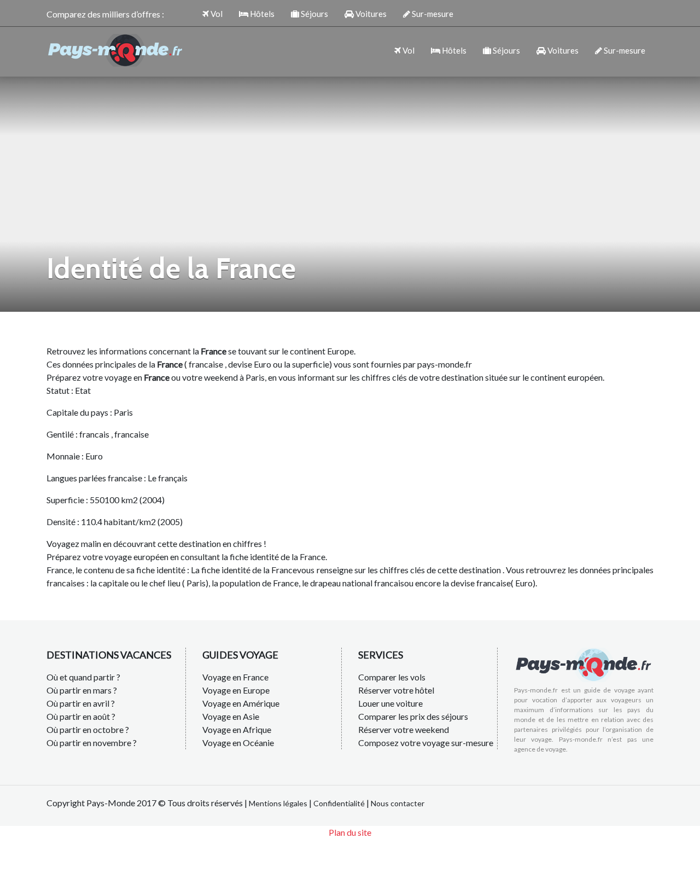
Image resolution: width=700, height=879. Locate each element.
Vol (216, 14)
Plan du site (350, 832)
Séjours (313, 14)
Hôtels (261, 14)
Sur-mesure (431, 14)
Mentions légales (278, 803)
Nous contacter (397, 803)
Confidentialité (339, 803)
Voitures (370, 14)
